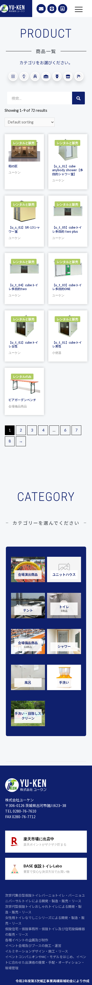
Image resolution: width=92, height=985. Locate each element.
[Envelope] (41, 8)
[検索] (78, 98)
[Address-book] (62, 8)
